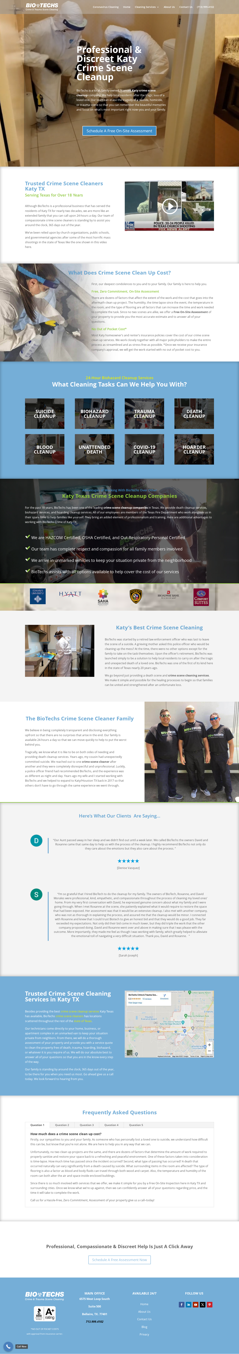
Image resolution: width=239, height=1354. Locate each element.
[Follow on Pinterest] (209, 1304)
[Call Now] (8, 1346)
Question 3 (87, 1125)
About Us (169, 7)
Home (126, 7)
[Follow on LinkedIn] (188, 1304)
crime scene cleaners (69, 1016)
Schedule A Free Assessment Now (119, 1259)
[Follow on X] (202, 1304)
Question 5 (136, 1125)
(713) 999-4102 (205, 7)
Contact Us (185, 7)
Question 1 (37, 1125)
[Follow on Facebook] (181, 1304)
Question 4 (111, 1125)
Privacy (144, 1334)
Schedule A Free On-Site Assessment (119, 130)
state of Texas (83, 1021)
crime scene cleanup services (80, 1011)
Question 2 (62, 1125)
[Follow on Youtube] (195, 1304)
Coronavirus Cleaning (106, 7)
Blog (144, 1327)
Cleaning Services (145, 7)
